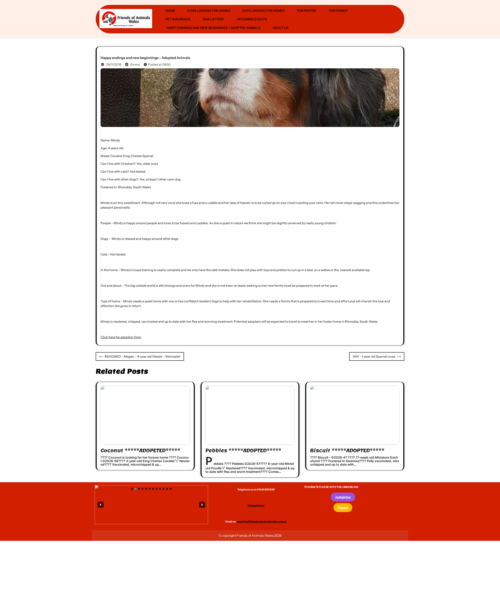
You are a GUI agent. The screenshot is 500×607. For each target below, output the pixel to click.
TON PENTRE (306, 10)
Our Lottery (213, 19)
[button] (140, 504)
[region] (151, 504)
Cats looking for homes (263, 10)
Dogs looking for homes (208, 10)
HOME (170, 10)
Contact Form (256, 505)
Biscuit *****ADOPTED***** (347, 450)
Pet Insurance (178, 19)
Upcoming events (252, 19)
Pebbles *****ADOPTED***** (243, 450)
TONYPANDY (338, 10)
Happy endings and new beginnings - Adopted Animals (145, 58)
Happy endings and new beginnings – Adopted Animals (213, 28)
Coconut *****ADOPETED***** (140, 450)
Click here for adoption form (121, 337)
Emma (135, 64)
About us (280, 28)
